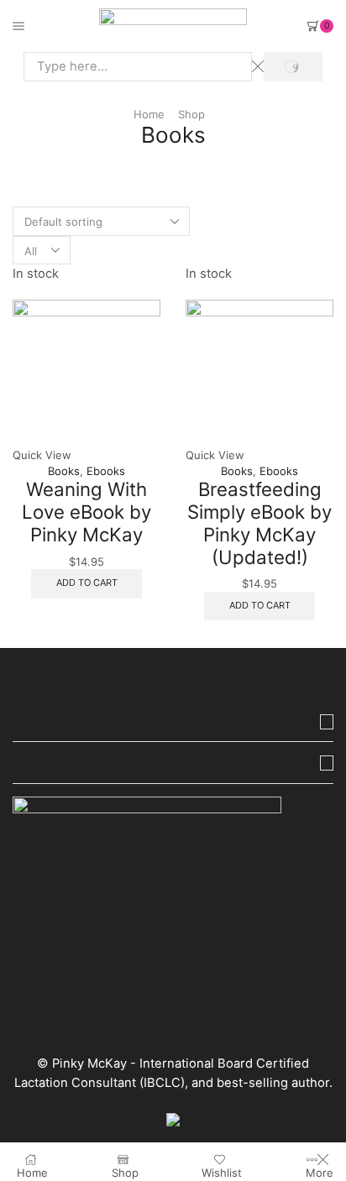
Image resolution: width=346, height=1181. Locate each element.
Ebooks (105, 471)
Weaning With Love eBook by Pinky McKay (86, 511)
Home (149, 114)
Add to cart (87, 582)
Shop (191, 114)
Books (64, 471)
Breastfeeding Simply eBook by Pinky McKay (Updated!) (259, 522)
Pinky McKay (89, 1063)
